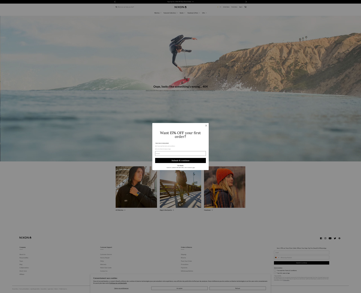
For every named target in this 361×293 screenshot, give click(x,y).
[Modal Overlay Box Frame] (180, 146)
